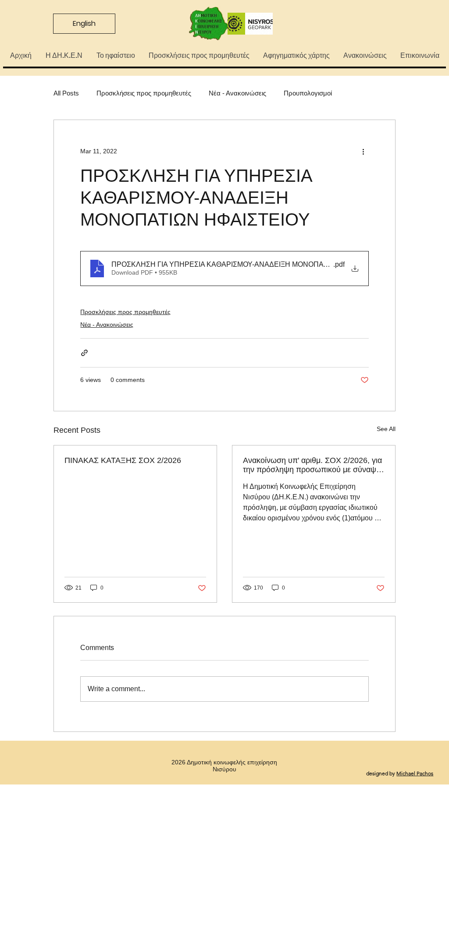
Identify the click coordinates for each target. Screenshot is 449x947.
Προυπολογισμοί (308, 93)
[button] (63, 56)
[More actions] (363, 151)
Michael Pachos (414, 773)
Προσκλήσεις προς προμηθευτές (143, 93)
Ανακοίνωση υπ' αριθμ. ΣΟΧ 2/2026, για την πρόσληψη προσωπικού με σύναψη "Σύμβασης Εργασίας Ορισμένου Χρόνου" (312, 465)
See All (386, 428)
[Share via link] (84, 353)
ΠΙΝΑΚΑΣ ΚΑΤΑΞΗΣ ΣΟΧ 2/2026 (122, 460)
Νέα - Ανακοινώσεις (237, 93)
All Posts (66, 93)
